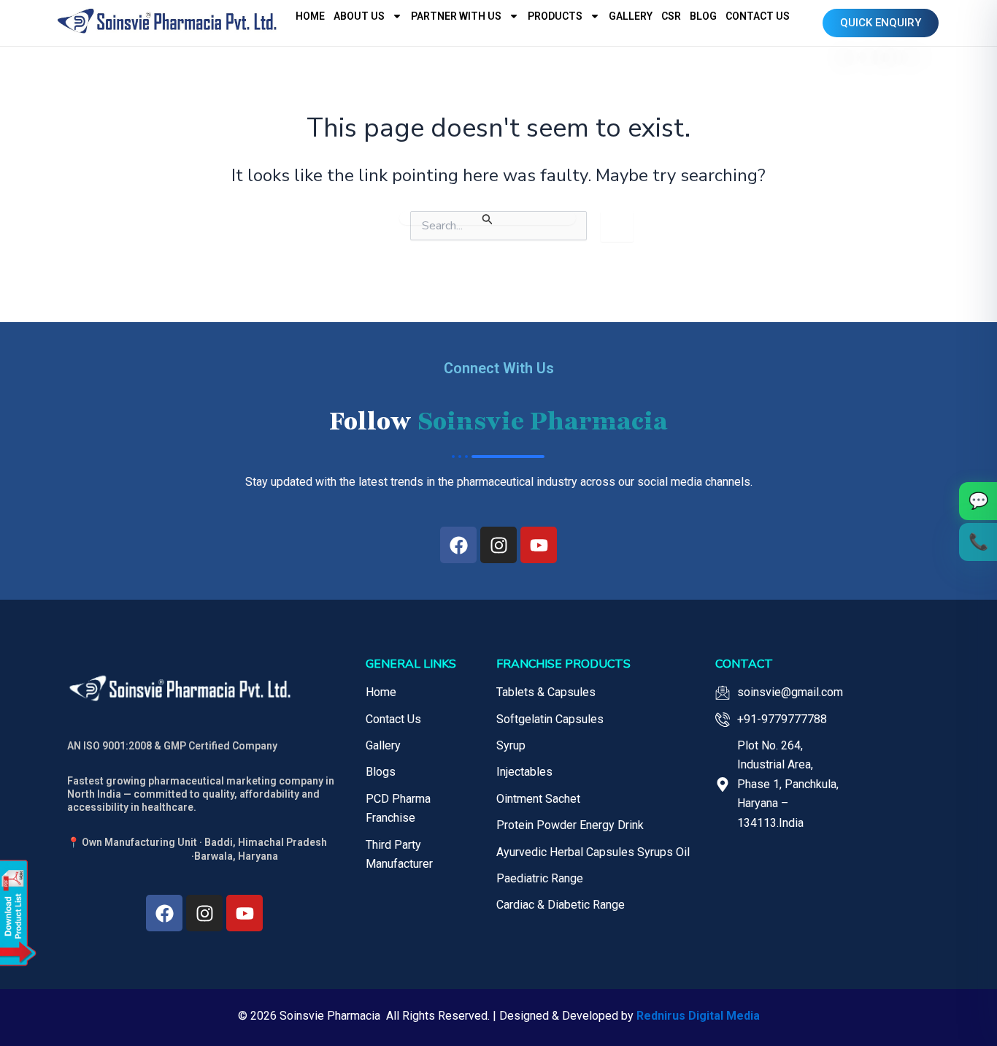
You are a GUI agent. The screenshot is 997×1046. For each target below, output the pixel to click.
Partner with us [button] (456, 16)
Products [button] (555, 16)
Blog (703, 16)
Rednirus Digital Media (698, 1016)
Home (310, 16)
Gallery (631, 16)
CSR (671, 16)
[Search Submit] (487, 218)
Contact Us (757, 16)
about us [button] (359, 16)
